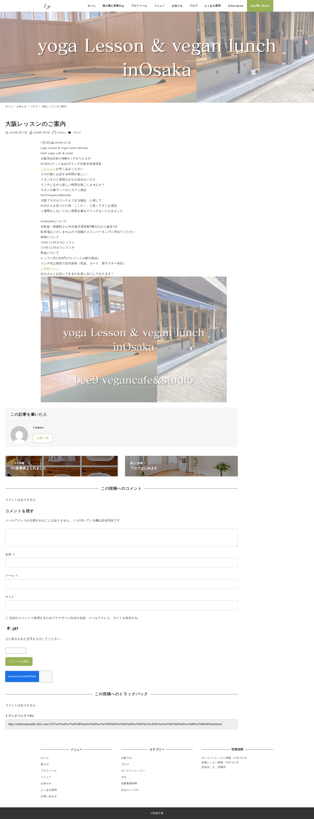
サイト (9, 596)
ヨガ (124, 776)
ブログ (77, 132)
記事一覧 (43, 438)
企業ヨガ (126, 757)
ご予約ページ (50, 268)
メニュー (46, 776)
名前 (10, 554)
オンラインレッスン (133, 770)
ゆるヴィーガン (130, 789)
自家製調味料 (129, 783)
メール (11, 575)
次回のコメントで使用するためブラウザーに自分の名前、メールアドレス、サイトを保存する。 (74, 617)
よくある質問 (49, 789)
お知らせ (46, 783)
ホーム (45, 757)
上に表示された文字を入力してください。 (34, 638)
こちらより (48, 168)
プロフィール (49, 770)
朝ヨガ (45, 764)
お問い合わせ (49, 796)
